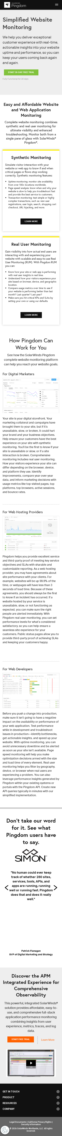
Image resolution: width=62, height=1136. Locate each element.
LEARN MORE (31, 221)
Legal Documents (17, 1122)
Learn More (48, 1039)
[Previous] (6, 888)
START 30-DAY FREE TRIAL (21, 72)
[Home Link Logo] (14, 5)
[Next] (55, 888)
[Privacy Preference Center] (5, 1130)
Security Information (31, 1124)
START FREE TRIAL (21, 1039)
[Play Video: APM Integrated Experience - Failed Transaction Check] (31, 1063)
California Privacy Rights (39, 1122)
